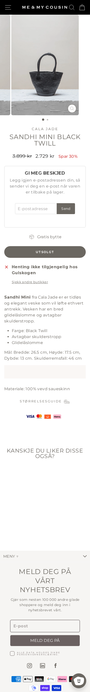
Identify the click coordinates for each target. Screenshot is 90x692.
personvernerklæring (37, 654)
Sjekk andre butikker (30, 282)
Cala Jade (45, 129)
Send (65, 208)
